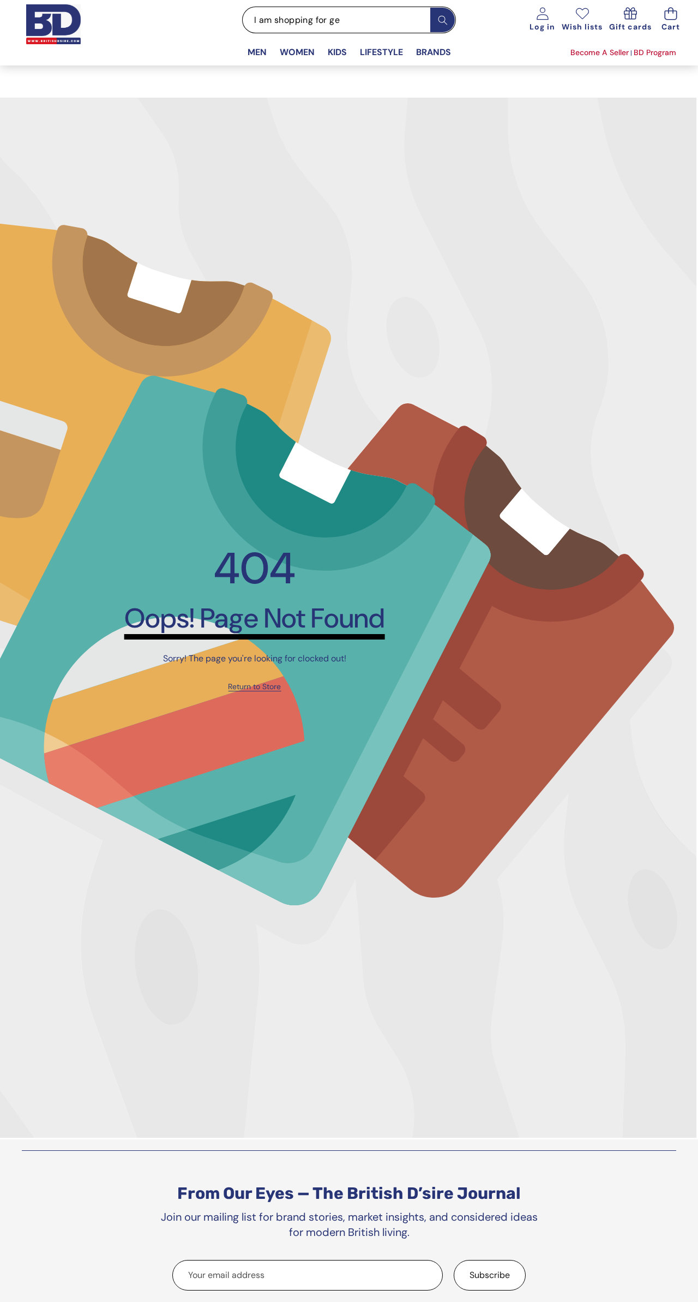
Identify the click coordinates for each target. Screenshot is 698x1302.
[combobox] (349, 20)
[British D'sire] (67, 36)
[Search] (442, 20)
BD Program (655, 52)
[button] (670, 20)
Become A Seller (599, 52)
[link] (254, 687)
